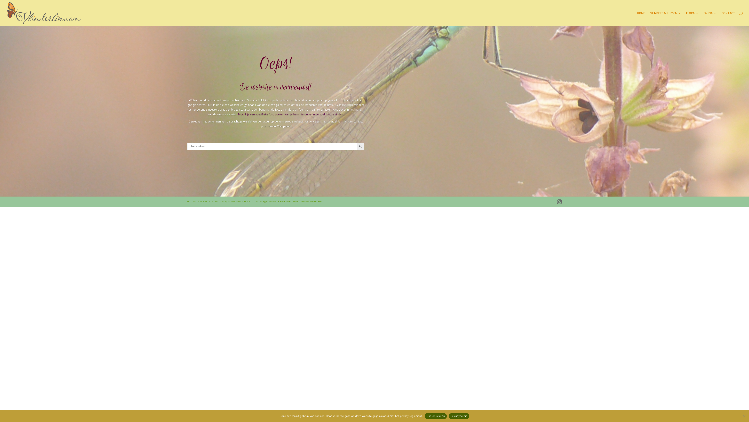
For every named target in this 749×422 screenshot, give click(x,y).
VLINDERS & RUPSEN (663, 13)
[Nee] (744, 416)
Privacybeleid (459, 416)
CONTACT (728, 13)
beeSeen (317, 201)
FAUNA (708, 13)
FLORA (690, 13)
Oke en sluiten (436, 416)
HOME (641, 13)
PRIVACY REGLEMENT (289, 201)
